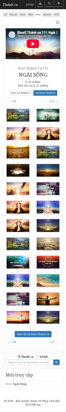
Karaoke (47, 14)
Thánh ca (10, 4)
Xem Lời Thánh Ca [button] (21, 92)
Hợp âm (13, 14)
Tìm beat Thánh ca (45, 92)
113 (54, 101)
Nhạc (30, 14)
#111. (16, 384)
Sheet (23, 14)
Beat (38, 14)
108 (12, 101)
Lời (5, 14)
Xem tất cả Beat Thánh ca (33, 334)
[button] (59, 4)
